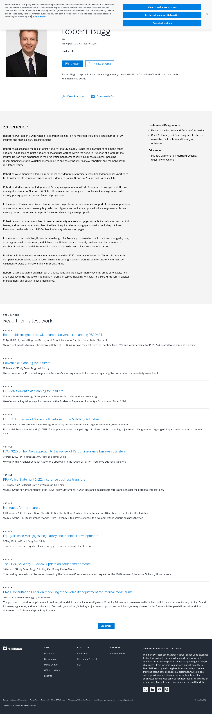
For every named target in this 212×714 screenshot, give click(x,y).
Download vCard (106, 96)
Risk (79, 664)
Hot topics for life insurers (22, 508)
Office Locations (52, 670)
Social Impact (51, 659)
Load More (106, 625)
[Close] (207, 14)
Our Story (49, 653)
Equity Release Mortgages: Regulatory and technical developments (50, 536)
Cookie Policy (38, 16)
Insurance (82, 653)
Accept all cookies (162, 23)
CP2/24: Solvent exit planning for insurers (33, 391)
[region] (106, 15)
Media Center (51, 664)
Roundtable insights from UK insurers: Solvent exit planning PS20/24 (52, 335)
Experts (48, 676)
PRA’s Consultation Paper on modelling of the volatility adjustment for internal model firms (68, 592)
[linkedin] (152, 689)
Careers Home (117, 653)
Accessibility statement (125, 700)
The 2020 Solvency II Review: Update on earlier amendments (46, 564)
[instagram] (167, 689)
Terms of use (34, 700)
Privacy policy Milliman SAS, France (79, 700)
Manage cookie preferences (162, 7)
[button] (145, 689)
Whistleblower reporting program (104, 700)
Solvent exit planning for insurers (26, 363)
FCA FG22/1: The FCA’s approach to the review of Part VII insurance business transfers (64, 451)
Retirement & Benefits (88, 659)
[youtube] (159, 689)
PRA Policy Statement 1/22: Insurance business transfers (44, 480)
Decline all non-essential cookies (162, 15)
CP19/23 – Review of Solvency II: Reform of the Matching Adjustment (52, 419)
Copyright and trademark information (15, 700)
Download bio (75, 96)
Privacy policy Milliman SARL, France (53, 700)
